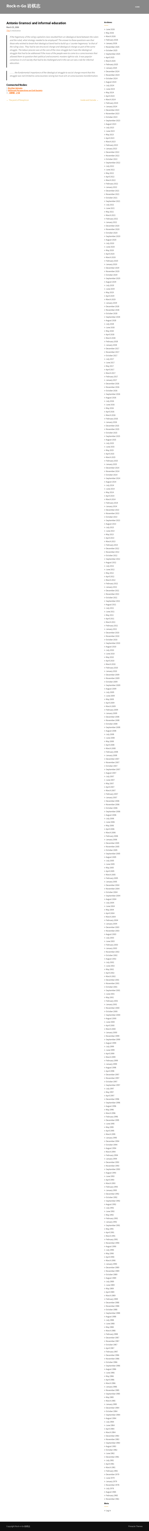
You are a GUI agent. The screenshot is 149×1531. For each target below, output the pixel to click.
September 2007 (113, 769)
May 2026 (110, 33)
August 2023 (111, 124)
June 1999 (110, 1050)
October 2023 (111, 117)
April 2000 (110, 1025)
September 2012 (113, 559)
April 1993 (110, 1180)
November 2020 (112, 229)
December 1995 (112, 1120)
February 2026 (112, 40)
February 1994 (112, 1155)
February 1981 (112, 1471)
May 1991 (110, 1229)
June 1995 (110, 1123)
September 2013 (113, 520)
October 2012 (111, 555)
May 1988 (110, 1327)
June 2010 (110, 653)
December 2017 (112, 348)
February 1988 (112, 1334)
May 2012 (110, 573)
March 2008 (111, 748)
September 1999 (113, 1039)
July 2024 (110, 85)
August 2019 (111, 282)
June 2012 (110, 569)
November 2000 (112, 1008)
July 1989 (110, 1281)
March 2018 (110, 338)
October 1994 (111, 1144)
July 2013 (110, 527)
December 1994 (112, 1141)
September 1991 (113, 1225)
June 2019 (110, 289)
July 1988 (110, 1320)
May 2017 (110, 366)
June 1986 (110, 1372)
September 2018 (113, 317)
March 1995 (110, 1134)
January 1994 (111, 1158)
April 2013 (110, 538)
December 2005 (112, 843)
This (8, 30)
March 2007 (111, 790)
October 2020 (111, 232)
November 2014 (112, 471)
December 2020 (112, 225)
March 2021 (110, 215)
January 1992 (111, 1222)
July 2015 (110, 443)
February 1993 (112, 1187)
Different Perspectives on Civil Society (25, 90)
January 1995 (111, 1137)
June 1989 (110, 1285)
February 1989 (112, 1299)
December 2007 (112, 759)
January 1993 (111, 1190)
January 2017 (111, 380)
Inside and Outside (89, 100)
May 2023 (110, 134)
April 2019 (110, 296)
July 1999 (110, 1046)
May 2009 (110, 699)
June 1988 (110, 1323)
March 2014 (110, 499)
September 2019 (113, 278)
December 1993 (112, 1162)
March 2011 (110, 622)
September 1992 (113, 1201)
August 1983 (111, 1446)
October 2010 (111, 639)
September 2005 (113, 853)
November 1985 (112, 1390)
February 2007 (112, 794)
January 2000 (111, 1032)
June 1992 (110, 1211)
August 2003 (111, 934)
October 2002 (111, 955)
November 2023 (112, 113)
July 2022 (110, 166)
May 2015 (110, 450)
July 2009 (110, 692)
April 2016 (110, 411)
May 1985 (110, 1397)
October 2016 (111, 390)
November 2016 (112, 387)
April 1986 (110, 1379)
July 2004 (110, 902)
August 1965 (111, 1492)
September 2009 (113, 685)
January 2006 (111, 839)
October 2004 (111, 892)
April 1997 (110, 1095)
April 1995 (110, 1130)
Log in (108, 1510)
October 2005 (111, 850)
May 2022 (110, 173)
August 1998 (111, 1067)
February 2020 (112, 261)
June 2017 (110, 362)
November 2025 (112, 47)
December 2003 (112, 927)
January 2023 (111, 148)
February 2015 (112, 460)
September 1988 (113, 1313)
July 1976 (110, 1488)
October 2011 (111, 597)
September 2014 (113, 478)
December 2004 (112, 885)
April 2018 (110, 334)
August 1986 (111, 1369)
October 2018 (111, 313)
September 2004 (113, 895)
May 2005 (110, 867)
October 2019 (111, 275)
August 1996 (111, 1106)
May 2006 (110, 825)
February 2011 (112, 625)
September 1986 (113, 1365)
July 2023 (110, 127)
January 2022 (111, 187)
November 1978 (112, 1485)
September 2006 (113, 811)
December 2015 (112, 425)
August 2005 (111, 857)
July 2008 (110, 734)
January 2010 (111, 671)
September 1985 (113, 1393)
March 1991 (110, 1236)
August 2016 (111, 397)
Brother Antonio (15, 88)
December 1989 (112, 1267)
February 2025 (112, 64)
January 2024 (111, 106)
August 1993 (111, 1172)
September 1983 (113, 1443)
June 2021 (110, 208)
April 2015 (110, 453)
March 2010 (110, 664)
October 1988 (111, 1309)
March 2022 (111, 180)
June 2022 (110, 169)
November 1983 (112, 1439)
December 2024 (112, 71)
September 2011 (113, 601)
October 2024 (111, 78)
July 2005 (110, 860)
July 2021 (110, 204)
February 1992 (112, 1218)
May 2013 (110, 534)
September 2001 (113, 990)
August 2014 (111, 482)
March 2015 (110, 457)
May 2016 (110, 408)
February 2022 (112, 183)
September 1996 (113, 1102)
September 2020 (113, 236)
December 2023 (112, 110)
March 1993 (110, 1183)
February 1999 (112, 1060)
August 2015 (111, 439)
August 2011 (111, 604)
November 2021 (112, 194)
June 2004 (110, 906)
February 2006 (112, 836)
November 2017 (112, 352)
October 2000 (111, 1011)
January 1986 (111, 1386)
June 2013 (110, 531)
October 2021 (111, 197)
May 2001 (110, 997)
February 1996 (112, 1116)
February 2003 (112, 945)
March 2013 (110, 541)
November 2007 (112, 762)
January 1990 (111, 1264)
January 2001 (111, 1004)
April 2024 (110, 96)
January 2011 (111, 629)
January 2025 (111, 68)
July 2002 (110, 962)
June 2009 (110, 695)
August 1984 (111, 1418)
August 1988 (111, 1316)
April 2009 (110, 702)
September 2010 (113, 643)
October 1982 (111, 1450)
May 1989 (110, 1288)
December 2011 (112, 590)
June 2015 (110, 446)
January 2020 (111, 264)
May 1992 (110, 1215)
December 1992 (112, 1194)
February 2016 (112, 418)
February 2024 (112, 103)
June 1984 (110, 1425)
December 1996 (112, 1099)
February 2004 (112, 920)
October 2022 (111, 159)
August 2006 (111, 815)
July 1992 (110, 1208)
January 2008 (111, 755)
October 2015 (111, 432)
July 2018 (110, 324)
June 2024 (110, 89)
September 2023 (113, 120)
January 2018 (111, 345)
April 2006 (110, 829)
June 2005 (110, 864)
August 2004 (111, 899)
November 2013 (112, 513)
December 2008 (112, 717)
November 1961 (112, 1499)
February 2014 (112, 503)
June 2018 (110, 327)
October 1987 (111, 1344)
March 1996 (110, 1113)
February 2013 (112, 545)
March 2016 (110, 415)
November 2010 (112, 636)
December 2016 (112, 383)
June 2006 (110, 822)
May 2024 (110, 92)
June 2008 (110, 738)
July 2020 (110, 243)
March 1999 (110, 1057)
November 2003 (112, 930)
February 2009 (112, 710)
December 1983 (112, 1436)
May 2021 (110, 211)
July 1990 (110, 1250)
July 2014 (110, 485)
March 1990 (110, 1260)
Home (137, 7)
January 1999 (111, 1064)
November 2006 (112, 804)
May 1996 (110, 1109)
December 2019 (112, 268)
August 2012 (111, 562)
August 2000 (111, 1018)
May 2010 (110, 657)
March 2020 (111, 257)
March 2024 (111, 99)
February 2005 (112, 878)
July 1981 (110, 1460)
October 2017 (111, 355)
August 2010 (111, 646)
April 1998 (110, 1071)
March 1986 (110, 1383)
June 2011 (110, 611)
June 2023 (110, 131)
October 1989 (111, 1274)
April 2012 (110, 576)
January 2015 (111, 464)
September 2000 (113, 1015)
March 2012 (110, 580)
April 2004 (110, 913)
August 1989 (111, 1278)
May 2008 (110, 741)
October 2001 (111, 987)
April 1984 (110, 1429)
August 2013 (111, 524)
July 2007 (110, 776)
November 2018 (112, 310)
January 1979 (111, 1481)
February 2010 (112, 667)
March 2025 (110, 61)
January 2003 (111, 948)
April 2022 (110, 176)
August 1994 (111, 1148)
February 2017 (112, 376)
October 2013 (111, 517)
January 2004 (111, 923)
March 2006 (111, 832)
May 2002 (110, 969)
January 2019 (111, 303)
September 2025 (113, 54)
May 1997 (110, 1092)
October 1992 (111, 1197)
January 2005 (111, 881)
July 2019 (110, 285)
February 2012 (112, 583)
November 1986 (112, 1358)
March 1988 (110, 1330)
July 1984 (110, 1422)
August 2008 (111, 731)
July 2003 (110, 937)
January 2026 (111, 43)
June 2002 (110, 966)
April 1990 (110, 1257)
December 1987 (112, 1337)
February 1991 (112, 1239)
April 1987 (110, 1348)
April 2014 (110, 496)
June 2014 (110, 489)
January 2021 (111, 222)
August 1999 (111, 1043)
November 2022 (112, 155)
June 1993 (110, 1176)
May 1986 (110, 1376)
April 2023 (110, 138)
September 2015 (113, 436)
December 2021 (112, 190)
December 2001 (112, 980)
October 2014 (111, 475)
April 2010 (110, 660)
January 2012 (111, 587)
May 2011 (110, 615)
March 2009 (111, 706)
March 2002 (111, 976)
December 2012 (112, 548)
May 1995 (110, 1127)
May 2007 (110, 783)
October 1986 (111, 1362)
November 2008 (112, 720)
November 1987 (112, 1341)
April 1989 (110, 1292)
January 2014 (111, 506)
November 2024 (112, 75)
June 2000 (110, 1022)
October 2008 (111, 724)
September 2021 (113, 201)
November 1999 (112, 1036)
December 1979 (112, 1474)
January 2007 (111, 797)
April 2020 (110, 254)
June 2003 (110, 941)
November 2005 (112, 846)
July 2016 (110, 401)
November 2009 (112, 678)
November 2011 (112, 594)
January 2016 (111, 422)
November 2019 (112, 271)
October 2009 (111, 681)
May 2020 (110, 250)
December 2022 (112, 152)
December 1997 (112, 1074)
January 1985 (111, 1404)
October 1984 (111, 1411)
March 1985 (110, 1400)
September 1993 (113, 1169)
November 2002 (112, 952)
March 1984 (110, 1432)
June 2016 (110, 404)
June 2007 (110, 780)
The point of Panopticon (17, 100)
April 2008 (110, 745)
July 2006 (110, 818)
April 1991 (110, 1232)
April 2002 (110, 973)
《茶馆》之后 (14, 93)
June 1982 (110, 1453)
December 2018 (112, 306)
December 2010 (112, 632)
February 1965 (112, 1495)
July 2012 (110, 566)
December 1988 (112, 1302)
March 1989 (110, 1295)
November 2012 (112, 552)
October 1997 (111, 1081)
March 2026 (111, 36)
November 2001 (112, 983)
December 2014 (112, 467)
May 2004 (110, 909)
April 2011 (110, 618)
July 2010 (110, 650)
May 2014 (110, 492)
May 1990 (110, 1253)
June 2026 (110, 29)
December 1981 (112, 1457)
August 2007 (111, 773)
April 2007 (110, 787)
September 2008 (113, 727)
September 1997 (113, 1085)
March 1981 (110, 1467)
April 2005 (110, 871)
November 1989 (112, 1271)
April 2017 (110, 369)
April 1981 (110, 1464)
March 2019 (110, 299)
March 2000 (111, 1029)
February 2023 (112, 145)
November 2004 (112, 888)
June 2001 (110, 994)
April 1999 (110, 1053)
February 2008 (112, 752)
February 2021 (112, 218)
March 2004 (111, 916)
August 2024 (111, 82)
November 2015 (112, 429)
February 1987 (112, 1351)
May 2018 (110, 331)
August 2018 (111, 320)
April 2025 (110, 57)
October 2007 (111, 766)
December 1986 (112, 1355)
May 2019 (110, 292)
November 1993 (112, 1165)
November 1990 (112, 1243)
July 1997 (110, 1088)
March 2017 (110, 373)
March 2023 (110, 141)
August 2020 (111, 240)
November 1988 (112, 1306)
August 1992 (111, 1204)
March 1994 (110, 1151)
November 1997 (112, 1078)
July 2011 (110, 608)
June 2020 (110, 247)
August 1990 (111, 1246)
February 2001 (112, 1001)
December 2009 (112, 674)
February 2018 (112, 341)
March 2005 (110, 874)
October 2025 (111, 50)
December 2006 (112, 801)
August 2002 (111, 959)
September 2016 (113, 394)
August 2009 (111, 688)
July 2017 (110, 359)
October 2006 (111, 808)
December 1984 (112, 1407)
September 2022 (113, 162)
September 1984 (113, 1415)
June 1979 (110, 1478)
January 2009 (111, 713)
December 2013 (112, 510)
